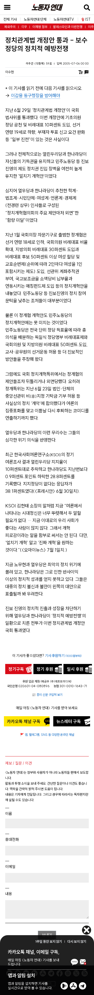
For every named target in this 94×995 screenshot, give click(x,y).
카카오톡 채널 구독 (23, 721)
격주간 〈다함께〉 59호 (39, 63)
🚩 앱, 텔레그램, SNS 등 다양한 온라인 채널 (47, 735)
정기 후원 (45, 669)
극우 (24, 27)
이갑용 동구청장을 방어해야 (35, 96)
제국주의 (10, 27)
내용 (8, 893)
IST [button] (88, 19)
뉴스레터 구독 (68, 721)
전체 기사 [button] (10, 19)
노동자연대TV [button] (64, 19)
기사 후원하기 (63, 655)
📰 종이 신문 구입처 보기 (47, 695)
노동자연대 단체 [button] (35, 19)
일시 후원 (75, 669)
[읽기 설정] (81, 72)
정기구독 (16, 669)
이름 (8, 813)
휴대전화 (12, 839)
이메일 (10, 866)
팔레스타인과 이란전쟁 (68, 27)
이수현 (9, 72)
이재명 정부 (40, 27)
